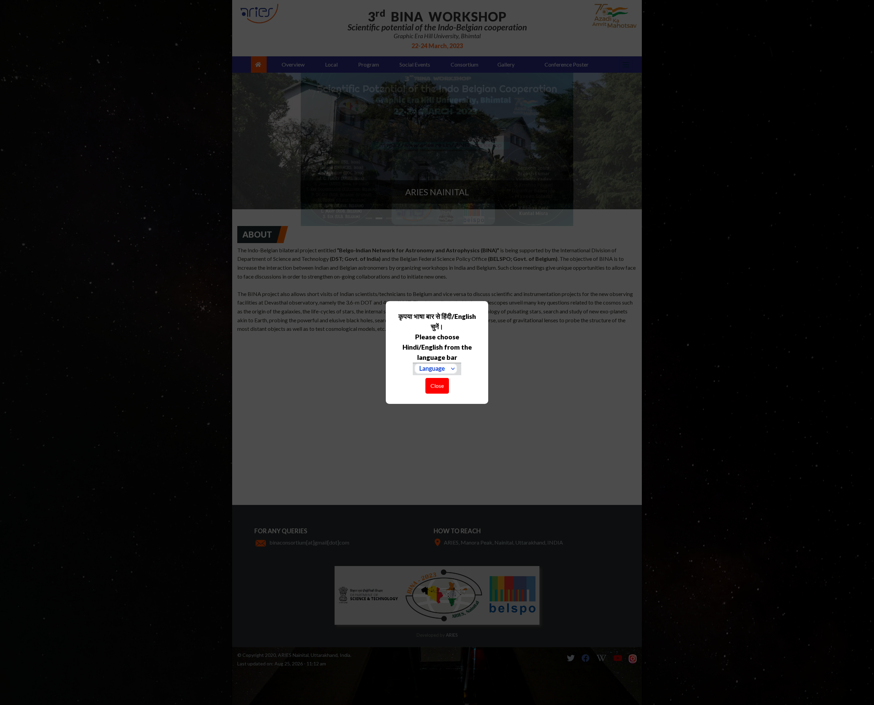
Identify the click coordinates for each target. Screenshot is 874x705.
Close (437, 385)
